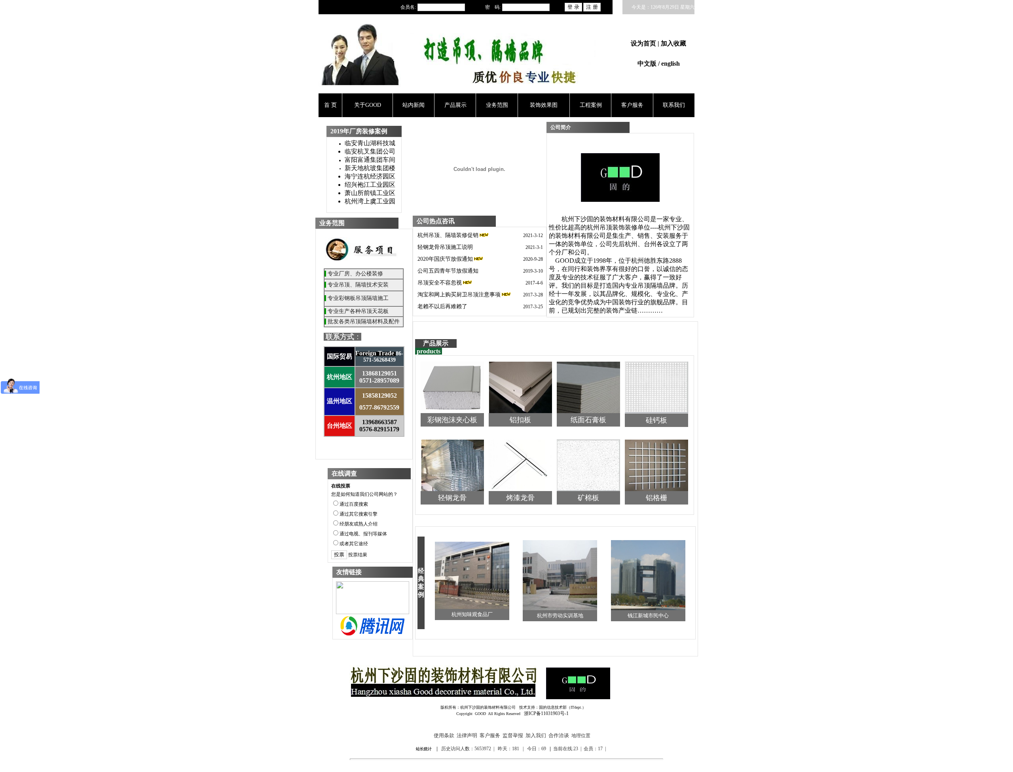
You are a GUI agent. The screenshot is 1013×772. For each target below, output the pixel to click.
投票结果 (357, 555)
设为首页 (644, 43)
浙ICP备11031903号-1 (546, 713)
